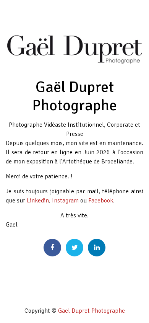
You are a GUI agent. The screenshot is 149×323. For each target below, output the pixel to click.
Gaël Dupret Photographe (91, 311)
